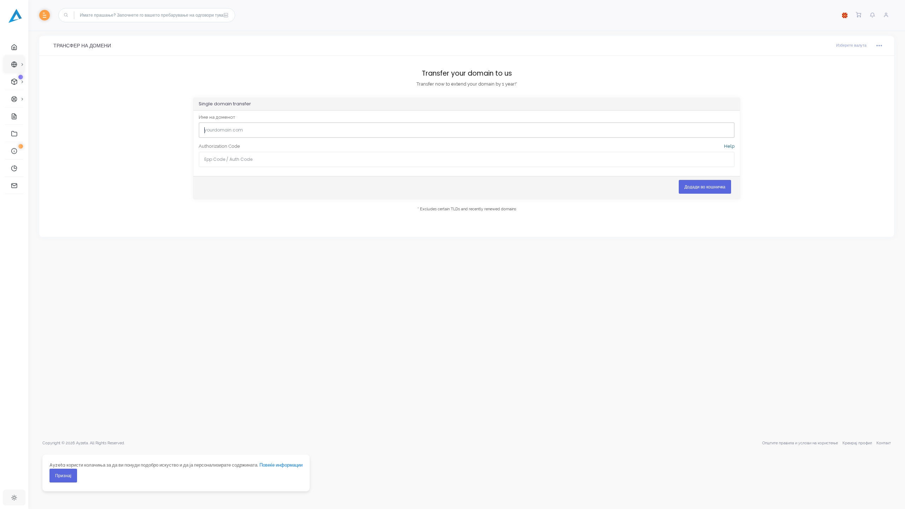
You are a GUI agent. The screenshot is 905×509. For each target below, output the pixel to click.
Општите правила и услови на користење (800, 443)
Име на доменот (217, 117)
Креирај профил (857, 443)
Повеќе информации (281, 465)
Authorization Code (467, 146)
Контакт (883, 443)
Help (729, 146)
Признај (63, 476)
